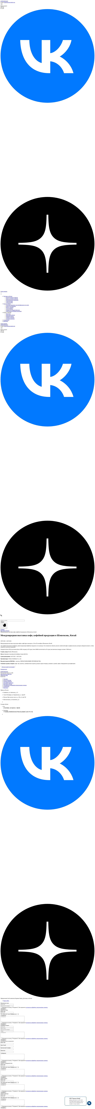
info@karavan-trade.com (9, 2)
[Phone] (1, 615)
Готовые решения (7, 681)
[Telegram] (47, 196)
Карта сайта (6, 1000)
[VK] (47, 809)
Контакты (5, 321)
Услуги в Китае (7, 303)
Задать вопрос (4, 291)
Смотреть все (4, 669)
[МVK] (47, 102)
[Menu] (4, 626)
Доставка (5, 679)
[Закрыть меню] (1, 294)
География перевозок (8, 682)
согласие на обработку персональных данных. (37, 1007)
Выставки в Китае (7, 684)
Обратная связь (4, 675)
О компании (6, 320)
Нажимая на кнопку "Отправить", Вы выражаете (25, 1007)
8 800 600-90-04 (4, 1)
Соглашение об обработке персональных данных (15, 685)
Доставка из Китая (7, 296)
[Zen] (47, 290)
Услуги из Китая (7, 680)
